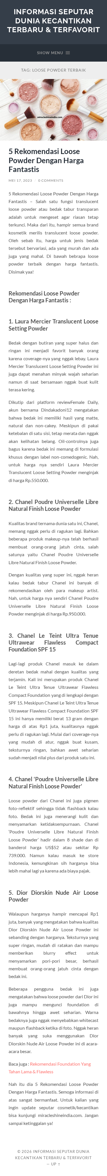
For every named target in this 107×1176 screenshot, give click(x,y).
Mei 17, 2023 (20, 180)
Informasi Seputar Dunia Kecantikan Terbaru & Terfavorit (53, 20)
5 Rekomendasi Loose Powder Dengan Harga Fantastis (46, 160)
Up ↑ (56, 1164)
